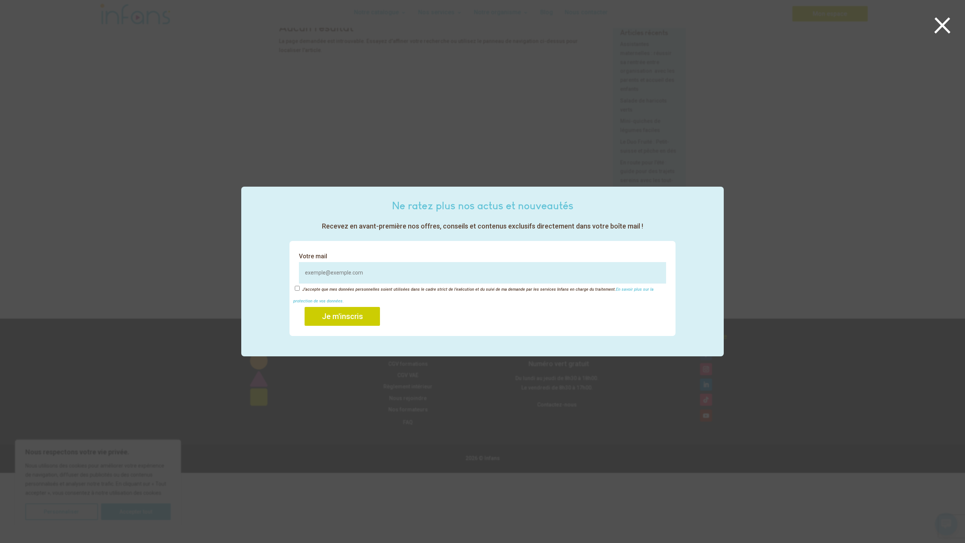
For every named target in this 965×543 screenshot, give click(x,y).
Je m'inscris (342, 316)
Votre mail (313, 256)
